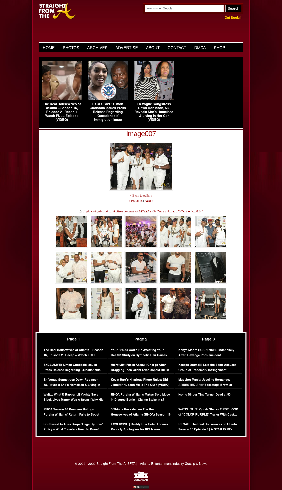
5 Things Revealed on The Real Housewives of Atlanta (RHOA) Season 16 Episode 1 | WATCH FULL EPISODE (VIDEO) (141, 417)
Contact (177, 47)
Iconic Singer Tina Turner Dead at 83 (204, 394)
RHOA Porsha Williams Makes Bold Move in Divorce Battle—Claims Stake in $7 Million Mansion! (140, 399)
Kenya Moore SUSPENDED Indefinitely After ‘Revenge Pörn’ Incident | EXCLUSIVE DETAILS (206, 355)
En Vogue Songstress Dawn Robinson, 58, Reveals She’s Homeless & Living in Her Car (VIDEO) (153, 112)
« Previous (135, 200)
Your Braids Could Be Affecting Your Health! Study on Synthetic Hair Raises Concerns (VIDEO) (139, 355)
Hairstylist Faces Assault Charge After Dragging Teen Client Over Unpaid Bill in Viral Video (140, 370)
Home (49, 47)
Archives (97, 47)
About (153, 47)
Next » (149, 200)
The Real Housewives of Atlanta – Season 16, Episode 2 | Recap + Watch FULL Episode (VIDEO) (62, 112)
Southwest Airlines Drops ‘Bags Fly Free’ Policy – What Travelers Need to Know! (73, 427)
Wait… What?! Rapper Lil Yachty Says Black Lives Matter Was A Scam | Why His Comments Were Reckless (73, 399)
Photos (71, 47)
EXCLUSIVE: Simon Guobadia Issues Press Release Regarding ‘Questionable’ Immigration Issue (108, 112)
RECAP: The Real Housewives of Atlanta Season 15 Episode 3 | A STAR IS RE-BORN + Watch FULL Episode (207, 429)
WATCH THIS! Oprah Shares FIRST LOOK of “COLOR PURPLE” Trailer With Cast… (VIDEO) (208, 414)
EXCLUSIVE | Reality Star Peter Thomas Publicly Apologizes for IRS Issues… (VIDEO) (139, 429)
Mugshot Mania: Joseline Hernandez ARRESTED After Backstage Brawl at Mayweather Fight (205, 384)
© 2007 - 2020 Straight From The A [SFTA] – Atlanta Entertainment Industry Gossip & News (141, 463)
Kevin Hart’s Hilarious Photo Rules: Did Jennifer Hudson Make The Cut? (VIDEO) (140, 382)
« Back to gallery (141, 195)
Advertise (126, 47)
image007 (141, 134)
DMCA (200, 47)
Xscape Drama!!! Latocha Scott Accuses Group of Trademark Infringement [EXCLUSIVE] (207, 370)
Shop (219, 47)
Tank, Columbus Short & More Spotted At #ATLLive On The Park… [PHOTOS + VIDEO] (143, 211)
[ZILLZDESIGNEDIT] (141, 480)
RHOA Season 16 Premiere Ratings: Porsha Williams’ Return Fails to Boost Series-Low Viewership (71, 414)
